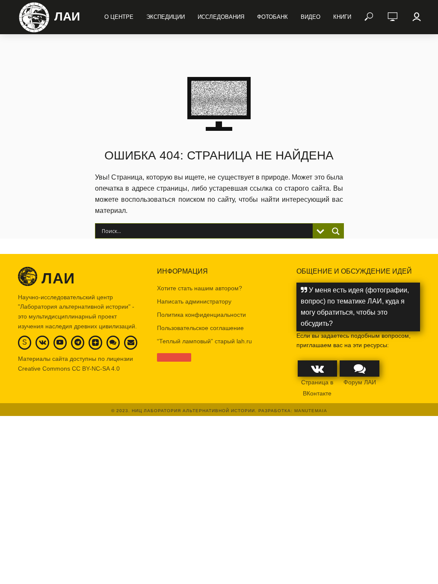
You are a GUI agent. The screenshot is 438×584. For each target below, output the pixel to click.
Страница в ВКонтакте (317, 388)
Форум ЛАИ (359, 382)
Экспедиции (165, 17)
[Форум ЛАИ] (113, 342)
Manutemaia (310, 410)
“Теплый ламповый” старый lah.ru (204, 341)
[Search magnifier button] (335, 231)
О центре (118, 17)
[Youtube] (59, 342)
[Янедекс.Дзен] (95, 343)
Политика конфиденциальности (201, 314)
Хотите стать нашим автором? (199, 288)
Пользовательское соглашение (200, 327)
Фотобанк (272, 17)
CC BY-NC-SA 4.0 (96, 368)
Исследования (221, 17)
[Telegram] (77, 342)
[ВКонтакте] (42, 342)
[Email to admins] (130, 342)
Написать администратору (194, 301)
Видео (310, 17)
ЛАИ (67, 16)
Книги (342, 17)
